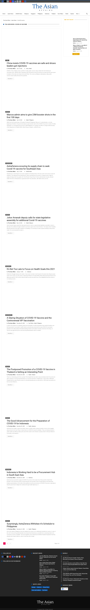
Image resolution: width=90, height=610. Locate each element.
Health (30, 68)
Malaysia (31, 223)
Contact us (39, 587)
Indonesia (8, 266)
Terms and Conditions (36, 590)
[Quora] (23, 1)
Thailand (33, 374)
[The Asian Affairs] (45, 3)
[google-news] (15, 1)
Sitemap (33, 587)
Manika (67, 35)
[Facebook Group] (25, 1)
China (7, 60)
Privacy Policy (46, 587)
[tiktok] (17, 1)
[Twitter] (5, 1)
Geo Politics (9, 315)
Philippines (31, 120)
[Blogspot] (20, 1)
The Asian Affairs (12, 68)
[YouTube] (10, 1)
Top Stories (44, 590)
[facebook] (3, 1)
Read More (10, 78)
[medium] (8, 1)
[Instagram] (13, 1)
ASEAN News (9, 163)
